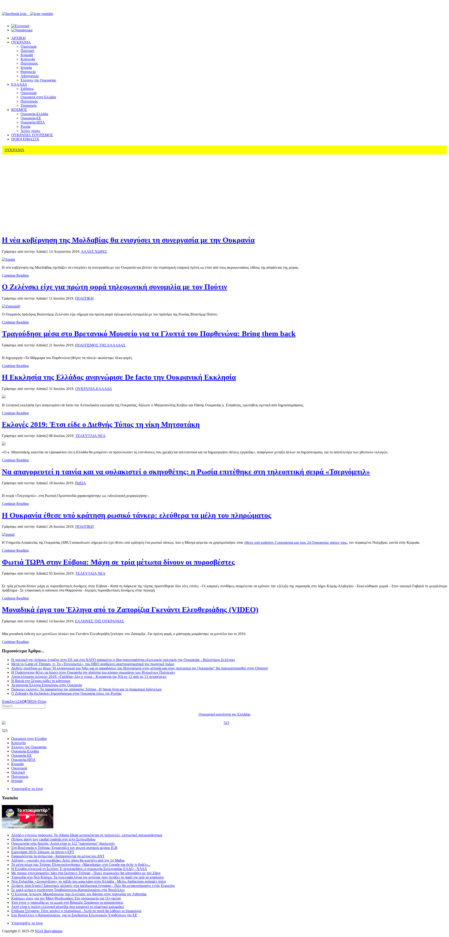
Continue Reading (15, 275)
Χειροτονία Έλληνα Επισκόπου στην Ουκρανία (46, 685)
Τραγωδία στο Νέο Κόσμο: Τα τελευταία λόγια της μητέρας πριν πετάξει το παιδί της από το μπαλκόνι (87, 877)
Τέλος (42, 701)
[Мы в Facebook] (16, 14)
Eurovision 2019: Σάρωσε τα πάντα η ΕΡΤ (42, 852)
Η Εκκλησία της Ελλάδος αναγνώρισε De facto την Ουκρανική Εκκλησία (119, 377)
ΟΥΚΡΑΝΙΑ (14, 150)
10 (34, 701)
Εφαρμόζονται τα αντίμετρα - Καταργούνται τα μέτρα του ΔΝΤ (58, 856)
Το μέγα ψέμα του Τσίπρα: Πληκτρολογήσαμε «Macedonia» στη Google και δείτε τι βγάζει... (80, 865)
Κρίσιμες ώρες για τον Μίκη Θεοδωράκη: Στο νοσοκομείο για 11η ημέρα (66, 898)
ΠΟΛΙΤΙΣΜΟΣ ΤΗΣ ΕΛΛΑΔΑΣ (100, 345)
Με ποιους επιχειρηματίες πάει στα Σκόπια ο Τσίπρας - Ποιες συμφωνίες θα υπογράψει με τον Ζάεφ (85, 873)
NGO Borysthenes (48, 931)
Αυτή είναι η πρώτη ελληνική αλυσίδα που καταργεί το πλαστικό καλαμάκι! (67, 907)
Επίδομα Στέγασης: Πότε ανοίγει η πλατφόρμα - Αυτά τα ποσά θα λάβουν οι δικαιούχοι (76, 911)
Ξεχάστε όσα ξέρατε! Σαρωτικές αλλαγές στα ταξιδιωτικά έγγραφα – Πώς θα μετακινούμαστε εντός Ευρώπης (93, 886)
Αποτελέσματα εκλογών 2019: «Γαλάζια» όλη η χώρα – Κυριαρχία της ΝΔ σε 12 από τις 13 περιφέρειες (89, 677)
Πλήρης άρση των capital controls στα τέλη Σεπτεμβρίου (53, 839)
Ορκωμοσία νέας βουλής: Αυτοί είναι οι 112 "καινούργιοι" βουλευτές (63, 843)
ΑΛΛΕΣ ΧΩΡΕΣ (94, 252)
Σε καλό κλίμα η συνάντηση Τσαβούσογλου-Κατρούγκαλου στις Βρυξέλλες (68, 890)
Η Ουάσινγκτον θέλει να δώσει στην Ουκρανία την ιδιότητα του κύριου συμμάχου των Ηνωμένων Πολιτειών (93, 672)
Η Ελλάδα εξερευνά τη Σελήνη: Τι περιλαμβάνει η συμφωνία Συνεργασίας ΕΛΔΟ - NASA (79, 869)
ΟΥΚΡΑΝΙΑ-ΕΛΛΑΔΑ (93, 389)
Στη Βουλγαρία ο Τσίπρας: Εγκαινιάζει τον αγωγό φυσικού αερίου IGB (64, 848)
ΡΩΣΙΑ (80, 483)
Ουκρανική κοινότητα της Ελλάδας (224, 714)
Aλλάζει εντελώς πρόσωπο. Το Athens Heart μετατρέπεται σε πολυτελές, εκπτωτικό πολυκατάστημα (86, 835)
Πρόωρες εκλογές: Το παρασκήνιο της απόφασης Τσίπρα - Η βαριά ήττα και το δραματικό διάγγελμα (86, 689)
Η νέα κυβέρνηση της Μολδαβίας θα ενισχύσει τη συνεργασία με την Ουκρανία (128, 240)
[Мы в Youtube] (41, 14)
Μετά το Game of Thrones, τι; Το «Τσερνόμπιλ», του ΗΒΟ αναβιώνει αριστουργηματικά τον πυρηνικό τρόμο (92, 664)
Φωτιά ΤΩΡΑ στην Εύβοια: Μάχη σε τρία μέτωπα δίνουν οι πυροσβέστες (118, 562)
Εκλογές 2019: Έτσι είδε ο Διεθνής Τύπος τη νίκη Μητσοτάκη (101, 424)
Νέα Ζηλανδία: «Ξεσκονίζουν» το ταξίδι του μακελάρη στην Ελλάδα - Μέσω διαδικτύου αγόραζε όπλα (88, 881)
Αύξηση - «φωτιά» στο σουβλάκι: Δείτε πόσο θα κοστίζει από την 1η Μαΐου (68, 860)
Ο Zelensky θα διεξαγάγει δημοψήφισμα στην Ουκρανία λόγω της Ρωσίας (66, 693)
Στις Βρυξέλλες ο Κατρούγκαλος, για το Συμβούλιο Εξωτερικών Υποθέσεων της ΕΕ (74, 915)
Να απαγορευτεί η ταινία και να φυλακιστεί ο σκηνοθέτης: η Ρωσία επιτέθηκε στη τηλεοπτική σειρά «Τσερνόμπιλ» (186, 471)
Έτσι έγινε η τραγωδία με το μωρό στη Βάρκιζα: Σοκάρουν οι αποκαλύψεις (67, 902)
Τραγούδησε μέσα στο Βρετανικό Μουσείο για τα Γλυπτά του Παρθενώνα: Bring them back (149, 333)
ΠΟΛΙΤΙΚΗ (84, 298)
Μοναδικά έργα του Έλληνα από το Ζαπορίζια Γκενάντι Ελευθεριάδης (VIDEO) (130, 609)
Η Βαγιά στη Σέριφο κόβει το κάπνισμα (40, 681)
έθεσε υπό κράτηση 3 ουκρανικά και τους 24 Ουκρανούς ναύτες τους (295, 542)
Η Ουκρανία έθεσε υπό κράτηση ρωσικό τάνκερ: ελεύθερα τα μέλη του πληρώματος (136, 515)
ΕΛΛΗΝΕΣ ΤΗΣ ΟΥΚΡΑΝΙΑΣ (99, 621)
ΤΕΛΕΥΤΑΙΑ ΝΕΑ (90, 436)
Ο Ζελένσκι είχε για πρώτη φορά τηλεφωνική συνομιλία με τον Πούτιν (114, 287)
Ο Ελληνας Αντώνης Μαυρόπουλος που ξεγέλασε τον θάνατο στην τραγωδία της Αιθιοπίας (79, 894)
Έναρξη (7, 701)
